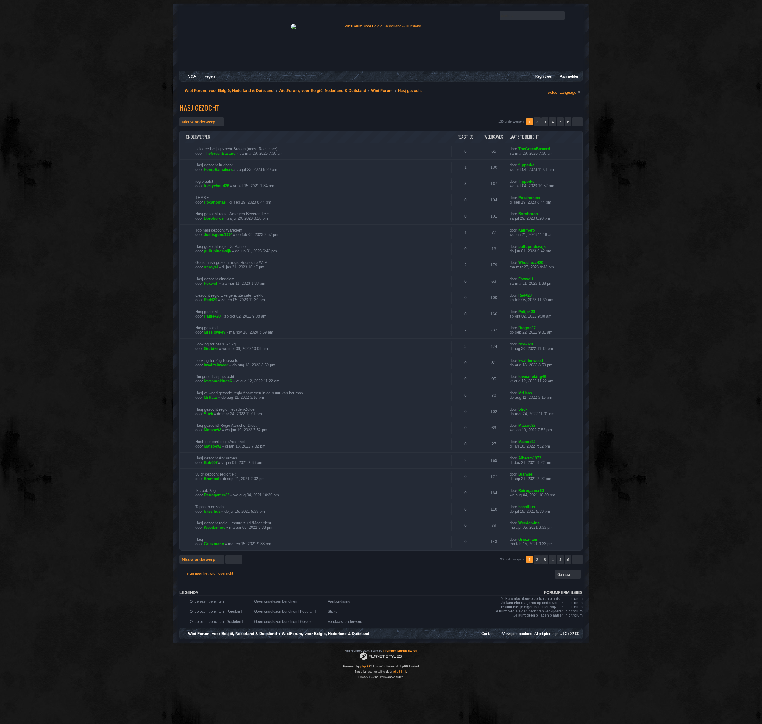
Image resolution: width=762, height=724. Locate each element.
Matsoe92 (212, 430)
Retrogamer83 (216, 495)
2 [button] (537, 121)
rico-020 (525, 344)
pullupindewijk (217, 251)
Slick (208, 414)
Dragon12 (527, 328)
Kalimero (526, 230)
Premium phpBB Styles (400, 650)
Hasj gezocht (199, 107)
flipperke (526, 165)
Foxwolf (211, 283)
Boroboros (214, 218)
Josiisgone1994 (218, 234)
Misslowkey (214, 332)
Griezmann (214, 544)
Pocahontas (215, 202)
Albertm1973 (529, 458)
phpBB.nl (399, 671)
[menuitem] (189, 76)
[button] (577, 121)
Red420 (210, 300)
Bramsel (211, 478)
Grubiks (211, 348)
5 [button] (560, 121)
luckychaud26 (216, 186)
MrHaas (211, 397)
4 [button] (553, 121)
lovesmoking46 (218, 381)
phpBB (365, 666)
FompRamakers (218, 169)
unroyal (211, 267)
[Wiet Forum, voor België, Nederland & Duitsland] (381, 26)
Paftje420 (212, 316)
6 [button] (568, 121)
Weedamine (214, 527)
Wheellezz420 (530, 262)
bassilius (212, 511)
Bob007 (211, 462)
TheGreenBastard (220, 153)
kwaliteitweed (216, 365)
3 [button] (545, 121)
